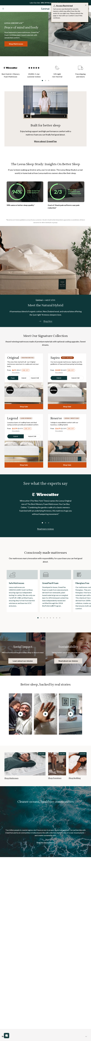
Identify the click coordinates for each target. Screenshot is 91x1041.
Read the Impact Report (46, 842)
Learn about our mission (23, 661)
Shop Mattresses (16, 44)
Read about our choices (68, 661)
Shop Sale (24, 406)
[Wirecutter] (45, 494)
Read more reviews (45, 529)
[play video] (20, 714)
